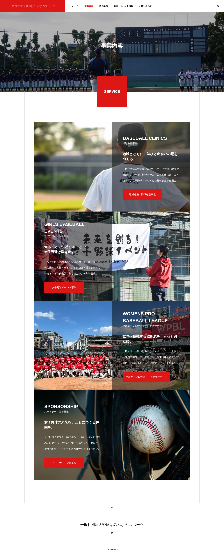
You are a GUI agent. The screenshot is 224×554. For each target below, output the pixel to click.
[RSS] (112, 532)
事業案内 (89, 6)
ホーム (75, 6)
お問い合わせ (145, 6)
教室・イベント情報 (123, 6)
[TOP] (112, 507)
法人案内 (103, 6)
